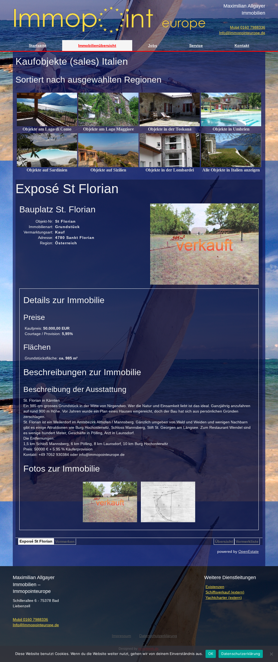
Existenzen (215, 587)
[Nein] (271, 654)
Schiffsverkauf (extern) (225, 592)
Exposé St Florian (36, 541)
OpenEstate (248, 551)
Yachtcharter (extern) (224, 597)
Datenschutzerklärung (240, 653)
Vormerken (65, 541)
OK (210, 653)
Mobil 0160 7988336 (247, 27)
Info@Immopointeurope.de (242, 33)
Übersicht (224, 541)
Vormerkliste (247, 541)
